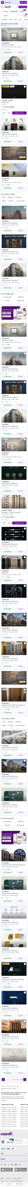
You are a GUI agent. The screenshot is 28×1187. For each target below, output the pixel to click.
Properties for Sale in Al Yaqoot (9, 1113)
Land (15, 19)
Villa (11, 19)
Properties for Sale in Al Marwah (9, 1111)
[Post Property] (16, 7)
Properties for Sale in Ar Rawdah (9, 1122)
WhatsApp (8, 52)
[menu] (2, 7)
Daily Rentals (14, 11)
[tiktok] (5, 1164)
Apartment (4, 19)
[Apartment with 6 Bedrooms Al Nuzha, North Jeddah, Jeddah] (14, 772)
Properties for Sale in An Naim (8, 1115)
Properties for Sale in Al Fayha (8, 1109)
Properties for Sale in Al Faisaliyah (9, 1107)
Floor (20, 19)
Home (2, 1086)
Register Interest (19, 113)
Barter (23, 11)
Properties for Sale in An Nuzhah (9, 1117)
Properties (5, 11)
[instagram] (1, 1164)
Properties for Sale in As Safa (8, 1124)
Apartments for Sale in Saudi (13, 1086)
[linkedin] (12, 1164)
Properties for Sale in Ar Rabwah (9, 1119)
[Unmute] (25, 692)
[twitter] (19, 1164)
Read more (3, 1100)
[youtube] (16, 1164)
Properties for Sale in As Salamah (9, 1126)
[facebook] (9, 1164)
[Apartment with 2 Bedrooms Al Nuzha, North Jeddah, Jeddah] (14, 626)
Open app (23, 2)
